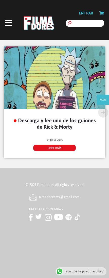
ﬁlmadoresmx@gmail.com (59, 197)
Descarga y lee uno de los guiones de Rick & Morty (57, 124)
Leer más (54, 148)
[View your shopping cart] (101, 13)
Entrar (86, 13)
